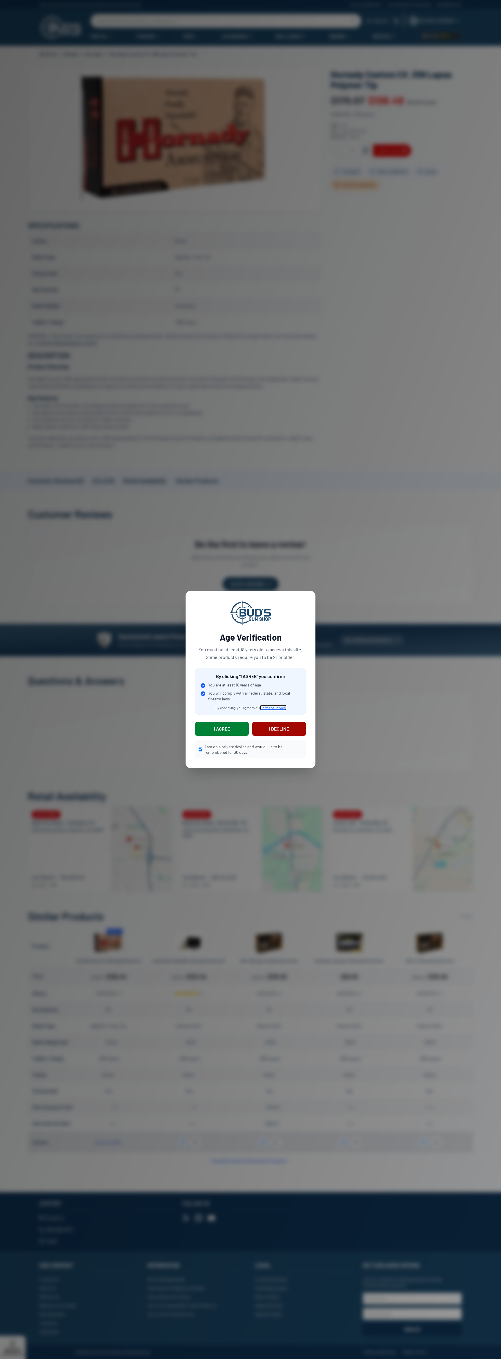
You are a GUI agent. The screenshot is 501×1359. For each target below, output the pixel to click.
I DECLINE (279, 728)
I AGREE (222, 728)
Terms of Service (273, 708)
